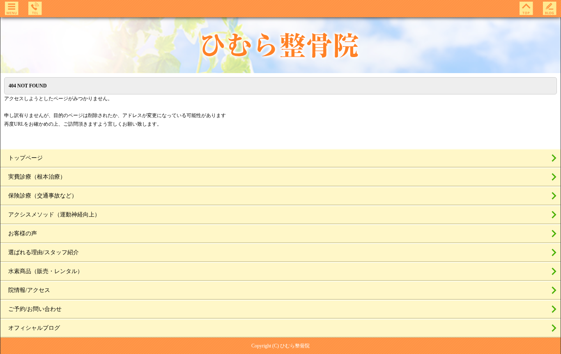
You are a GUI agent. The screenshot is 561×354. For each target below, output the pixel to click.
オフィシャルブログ (34, 328)
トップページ (25, 158)
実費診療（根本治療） (37, 177)
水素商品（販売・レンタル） (45, 271)
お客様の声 (22, 233)
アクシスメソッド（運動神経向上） (54, 214)
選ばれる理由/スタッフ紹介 (43, 252)
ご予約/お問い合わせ (35, 309)
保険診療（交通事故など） (42, 196)
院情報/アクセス (29, 290)
